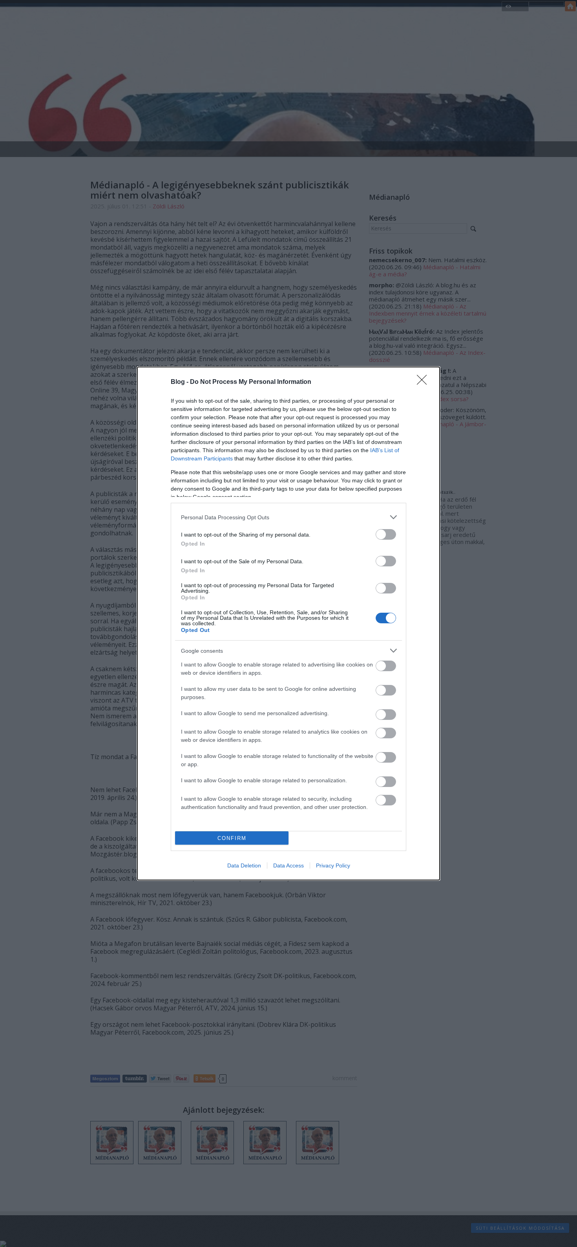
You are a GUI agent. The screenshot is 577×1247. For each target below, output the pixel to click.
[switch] (386, 534)
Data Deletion (244, 865)
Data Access (288, 865)
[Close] (424, 382)
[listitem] (288, 517)
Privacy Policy (333, 865)
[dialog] (288, 623)
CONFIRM (232, 838)
